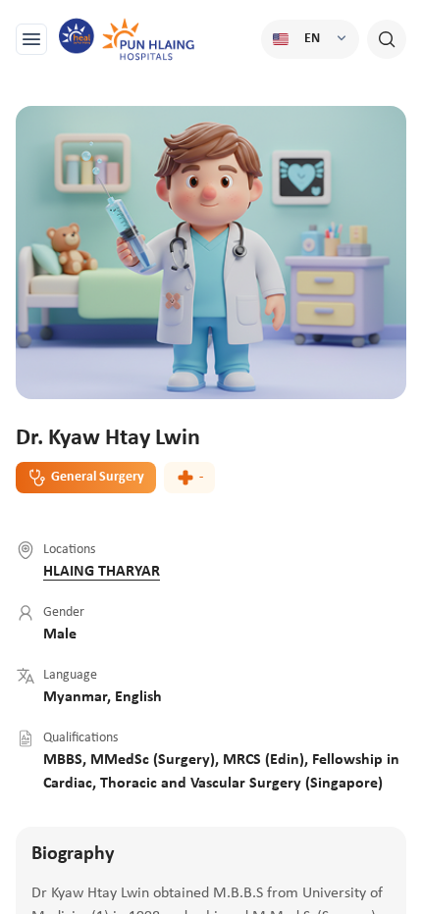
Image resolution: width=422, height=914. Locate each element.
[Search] (386, 39)
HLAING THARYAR (101, 572)
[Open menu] (31, 39)
